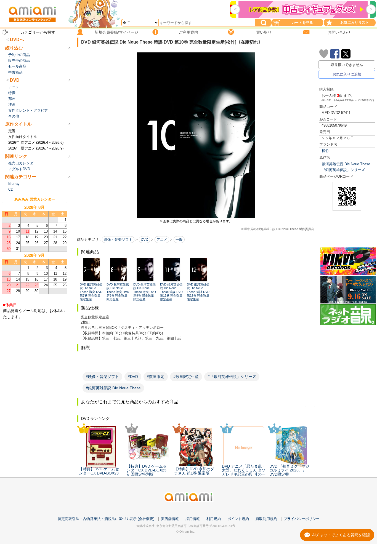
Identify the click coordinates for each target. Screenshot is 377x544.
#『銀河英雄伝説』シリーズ (232, 376)
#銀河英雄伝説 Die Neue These (113, 388)
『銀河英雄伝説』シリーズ (343, 170)
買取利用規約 (266, 519)
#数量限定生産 (186, 376)
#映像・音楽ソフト (102, 376)
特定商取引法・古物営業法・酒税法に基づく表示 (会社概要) (106, 519)
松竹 (325, 151)
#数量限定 (155, 376)
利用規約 (213, 519)
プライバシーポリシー (302, 519)
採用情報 (192, 519)
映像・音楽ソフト (118, 240)
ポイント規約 (238, 519)
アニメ (161, 240)
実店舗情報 (170, 519)
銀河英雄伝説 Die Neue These (346, 164)
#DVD (133, 376)
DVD (144, 240)
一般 (179, 240)
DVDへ (17, 39)
